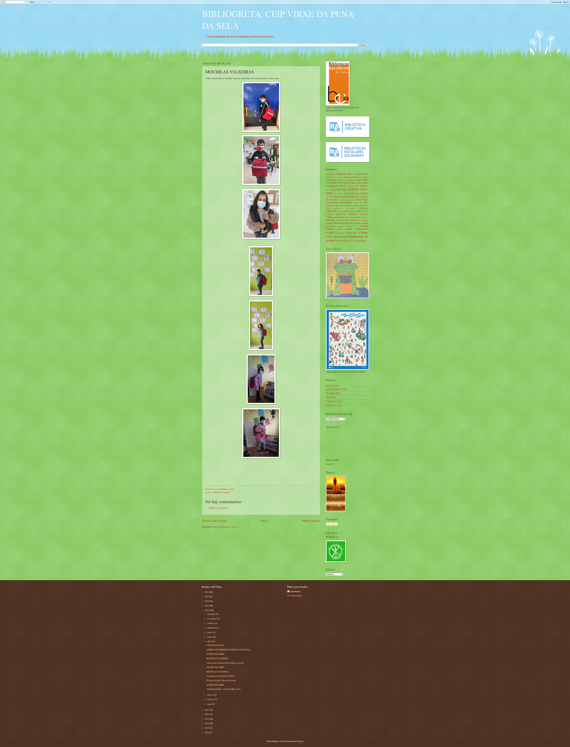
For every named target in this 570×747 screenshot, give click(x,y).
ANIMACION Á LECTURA (352, 174)
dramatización (350, 200)
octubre (210, 623)
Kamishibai (351, 208)
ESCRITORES (362, 199)
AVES (328, 177)
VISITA (329, 236)
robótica (340, 229)
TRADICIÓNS (340, 233)
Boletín (358, 177)
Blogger (300, 741)
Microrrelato (341, 214)
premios (365, 220)
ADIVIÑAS (330, 174)
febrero (210, 699)
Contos (342, 185)
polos (359, 220)
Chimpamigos (350, 180)
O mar (361, 217)
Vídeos (363, 232)
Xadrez (351, 241)
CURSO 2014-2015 (334, 405)
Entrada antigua (310, 520)
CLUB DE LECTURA (337, 182)
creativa (364, 185)
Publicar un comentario (218, 507)
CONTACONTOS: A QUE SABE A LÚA (223, 689)
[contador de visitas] (332, 525)
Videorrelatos (351, 232)
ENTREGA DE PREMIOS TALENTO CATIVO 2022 (228, 649)
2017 (207, 727)
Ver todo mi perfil (294, 595)
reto (357, 226)
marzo (210, 694)
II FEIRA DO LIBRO (215, 654)
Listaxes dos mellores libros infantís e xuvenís (225, 662)
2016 (207, 732)
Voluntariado (339, 236)
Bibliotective (349, 177)
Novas (347, 217)
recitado (329, 223)
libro (346, 211)
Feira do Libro (361, 202)
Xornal (363, 240)
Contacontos (332, 185)
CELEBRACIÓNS (333, 393)
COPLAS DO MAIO (215, 645)
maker (351, 211)
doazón (341, 200)
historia (356, 205)
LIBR (341, 211)
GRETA (342, 205)
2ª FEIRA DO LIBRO (215, 667)
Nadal (341, 217)
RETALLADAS (330, 36)
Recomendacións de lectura (346, 223)
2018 (207, 723)
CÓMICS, (318, 36)
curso (328, 190)
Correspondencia (353, 186)
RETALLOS (350, 226)
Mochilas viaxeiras (221, 492)
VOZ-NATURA (342, 240)
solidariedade (361, 228)
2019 (207, 718)
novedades (354, 217)
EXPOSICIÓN (346, 202)
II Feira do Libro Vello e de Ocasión (221, 680)
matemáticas (330, 214)
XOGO (357, 240)
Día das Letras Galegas (343, 196)
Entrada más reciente (214, 520)
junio (209, 632)
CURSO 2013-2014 (334, 401)
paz (366, 217)
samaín (349, 228)
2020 (207, 714)
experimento (332, 202)
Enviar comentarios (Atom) (225, 526)
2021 (207, 709)
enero (209, 704)
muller (329, 217)
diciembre (211, 614)
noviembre (212, 618)
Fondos (336, 205)
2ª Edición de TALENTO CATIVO (220, 676)
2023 (207, 605)
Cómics (352, 182)
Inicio (264, 520)
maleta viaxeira (361, 211)
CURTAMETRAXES (279, 36)
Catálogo (364, 177)
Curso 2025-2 (338, 194)
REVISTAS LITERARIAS (301, 36)
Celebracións (331, 179)
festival (329, 205)
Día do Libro (332, 199)
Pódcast (338, 220)
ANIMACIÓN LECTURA (336, 389)
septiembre (212, 627)
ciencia (359, 179)
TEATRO (329, 232)
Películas (330, 220)
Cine (365, 179)
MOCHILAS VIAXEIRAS (217, 658)
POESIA (345, 220)
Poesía (353, 220)
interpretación (338, 208)
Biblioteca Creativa (337, 177)
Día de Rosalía (362, 196)
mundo (335, 217)
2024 (207, 601)
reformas (340, 226)
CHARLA (341, 180)
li (338, 211)
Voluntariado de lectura (347, 238)
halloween (349, 205)
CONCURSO (362, 182)
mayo (209, 636)
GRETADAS (331, 397)
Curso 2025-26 (351, 193)
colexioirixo (295, 591)
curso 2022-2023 (338, 189)
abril (209, 641)
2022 (207, 610)
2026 (207, 592)
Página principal (332, 385)
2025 (207, 596)
